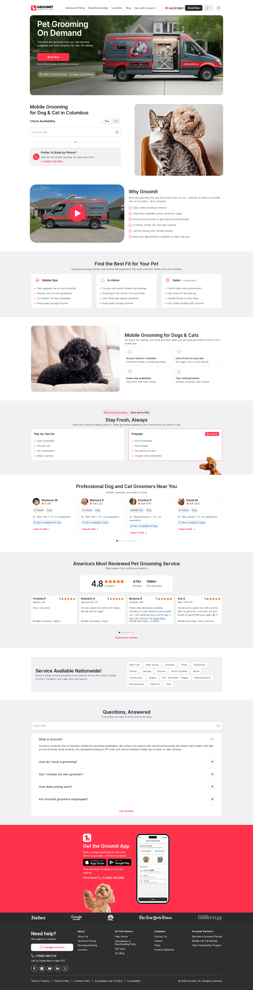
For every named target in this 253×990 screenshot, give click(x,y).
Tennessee (199, 664)
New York (134, 664)
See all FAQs (126, 811)
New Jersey (152, 664)
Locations (117, 8)
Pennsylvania (136, 684)
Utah (168, 684)
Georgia (147, 671)
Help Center (121, 936)
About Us (83, 936)
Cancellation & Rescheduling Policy (125, 943)
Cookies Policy (82, 980)
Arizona (161, 671)
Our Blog (119, 953)
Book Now (193, 7)
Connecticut (136, 677)
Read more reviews (127, 637)
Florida (133, 671)
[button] (208, 8)
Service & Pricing (87, 941)
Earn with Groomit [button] (144, 8)
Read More (159, 618)
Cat (116, 121)
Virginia (152, 677)
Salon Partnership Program (206, 945)
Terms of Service (40, 980)
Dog (107, 121)
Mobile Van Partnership (204, 941)
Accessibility (134, 980)
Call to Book (103, 877)
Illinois (196, 671)
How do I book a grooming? (58, 762)
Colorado (170, 664)
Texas (184, 664)
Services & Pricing (75, 8)
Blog (128, 8)
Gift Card (120, 949)
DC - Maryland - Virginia (175, 677)
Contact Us (160, 936)
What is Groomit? (51, 739)
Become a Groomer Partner (207, 936)
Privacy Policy (62, 980)
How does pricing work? (55, 787)
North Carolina (179, 671)
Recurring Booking (98, 8)
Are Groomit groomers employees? (63, 799)
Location (82, 949)
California (154, 684)
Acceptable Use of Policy (109, 980)
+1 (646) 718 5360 (52, 161)
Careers (158, 941)
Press (157, 945)
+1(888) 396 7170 (45, 955)
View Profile (41, 529)
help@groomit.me (54, 947)
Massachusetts (202, 677)
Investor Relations (164, 949)
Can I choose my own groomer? (61, 774)
